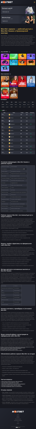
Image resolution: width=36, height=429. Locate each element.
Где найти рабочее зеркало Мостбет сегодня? (10, 382)
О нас (18, 414)
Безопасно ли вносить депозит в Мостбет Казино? (11, 385)
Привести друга (5, 11)
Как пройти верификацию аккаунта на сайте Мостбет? (12, 386)
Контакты (18, 417)
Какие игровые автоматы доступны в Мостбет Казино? (12, 381)
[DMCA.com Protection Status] (18, 427)
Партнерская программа (18, 420)
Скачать (18, 423)
